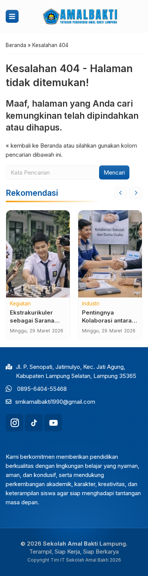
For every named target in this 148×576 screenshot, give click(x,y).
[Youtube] (53, 422)
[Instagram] (14, 422)
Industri (90, 304)
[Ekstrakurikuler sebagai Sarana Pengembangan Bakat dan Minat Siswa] (38, 253)
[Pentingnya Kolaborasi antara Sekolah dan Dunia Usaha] (110, 253)
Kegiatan (20, 304)
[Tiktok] (34, 422)
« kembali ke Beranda (34, 145)
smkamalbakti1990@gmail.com (55, 401)
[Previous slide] (120, 192)
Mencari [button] (114, 172)
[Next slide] (135, 192)
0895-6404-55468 (42, 388)
